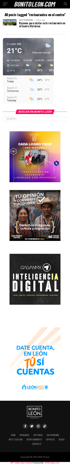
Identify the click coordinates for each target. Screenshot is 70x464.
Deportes (50, 439)
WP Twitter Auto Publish (21, 463)
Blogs (62, 439)
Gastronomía (53, 435)
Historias (38, 435)
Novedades (24, 435)
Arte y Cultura (16, 439)
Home (13, 435)
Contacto (36, 444)
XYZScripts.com (52, 463)
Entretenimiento (34, 439)
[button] (12, 65)
